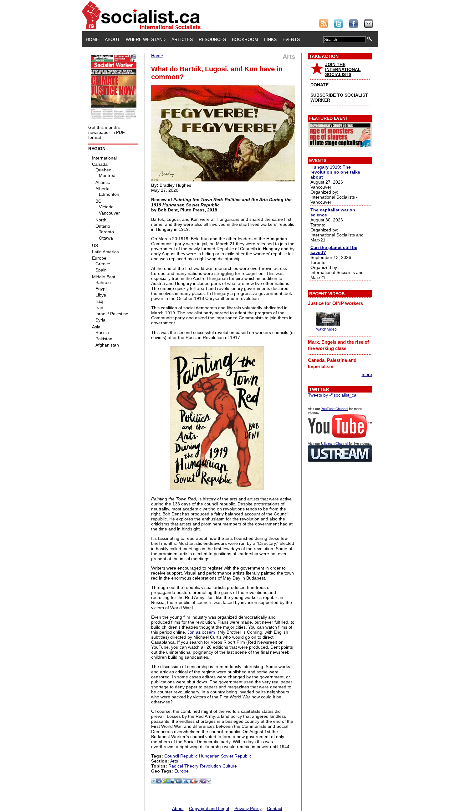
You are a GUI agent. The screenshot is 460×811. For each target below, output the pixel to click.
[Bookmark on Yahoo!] (203, 781)
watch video (326, 329)
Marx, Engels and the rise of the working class (338, 345)
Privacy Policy (248, 808)
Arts (174, 760)
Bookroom (245, 39)
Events (291, 39)
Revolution (210, 765)
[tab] (340, 303)
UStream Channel (334, 443)
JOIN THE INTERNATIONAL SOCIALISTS (343, 69)
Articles (182, 39)
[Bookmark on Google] (163, 781)
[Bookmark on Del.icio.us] (173, 781)
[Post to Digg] (178, 781)
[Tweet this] (153, 781)
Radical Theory (183, 765)
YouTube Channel (334, 409)
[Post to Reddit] (198, 781)
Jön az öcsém (201, 632)
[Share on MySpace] (188, 781)
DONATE (319, 84)
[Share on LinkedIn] (183, 781)
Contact (274, 808)
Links (270, 39)
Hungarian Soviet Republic (225, 755)
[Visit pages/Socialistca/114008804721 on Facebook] (158, 781)
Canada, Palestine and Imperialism (332, 363)
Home (92, 39)
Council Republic (180, 755)
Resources (212, 39)
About (112, 39)
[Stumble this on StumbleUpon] (168, 781)
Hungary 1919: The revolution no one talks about (335, 172)
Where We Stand (146, 39)
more (367, 374)
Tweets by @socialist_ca (332, 395)
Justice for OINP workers (335, 303)
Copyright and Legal (209, 808)
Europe (181, 770)
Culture (229, 765)
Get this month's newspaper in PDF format (106, 132)
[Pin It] (193, 781)
